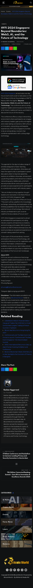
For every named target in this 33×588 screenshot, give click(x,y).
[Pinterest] (11, 48)
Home (3, 11)
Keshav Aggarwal (9, 41)
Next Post (24, 470)
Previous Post (9, 451)
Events (8, 11)
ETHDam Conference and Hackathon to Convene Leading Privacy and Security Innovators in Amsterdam (16, 456)
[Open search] (31, 3)
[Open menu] (3, 3)
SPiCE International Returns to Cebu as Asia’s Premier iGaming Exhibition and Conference (17, 347)
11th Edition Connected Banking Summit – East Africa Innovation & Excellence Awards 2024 (17, 475)
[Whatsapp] (15, 48)
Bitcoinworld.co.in (17, 298)
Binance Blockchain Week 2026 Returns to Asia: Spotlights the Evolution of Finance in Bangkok (17, 354)
